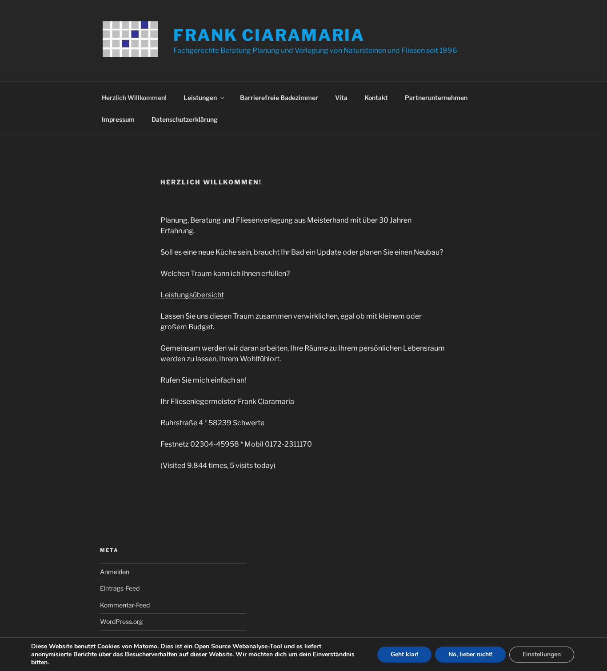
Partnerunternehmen (436, 97)
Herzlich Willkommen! (134, 97)
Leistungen (200, 97)
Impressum (118, 119)
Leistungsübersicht (192, 295)
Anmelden (114, 571)
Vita (341, 97)
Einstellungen (542, 654)
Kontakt (376, 97)
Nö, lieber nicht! (470, 654)
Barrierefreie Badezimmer (279, 97)
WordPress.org (121, 621)
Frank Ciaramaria (269, 35)
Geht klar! (404, 654)
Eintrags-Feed (120, 588)
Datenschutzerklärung (185, 119)
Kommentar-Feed (125, 605)
